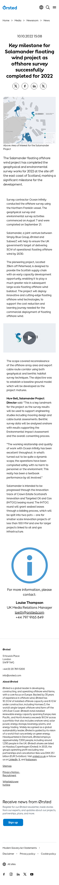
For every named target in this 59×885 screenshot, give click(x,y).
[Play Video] (29, 337)
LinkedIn (13, 759)
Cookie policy (48, 853)
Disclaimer (8, 853)
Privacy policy (27, 853)
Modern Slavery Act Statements (20, 847)
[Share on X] (15, 86)
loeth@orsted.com (29, 612)
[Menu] (54, 7)
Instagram (31, 759)
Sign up (13, 822)
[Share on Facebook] (25, 86)
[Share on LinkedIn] (34, 86)
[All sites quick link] (41, 7)
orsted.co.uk (39, 756)
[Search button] (48, 7)
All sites (12, 864)
